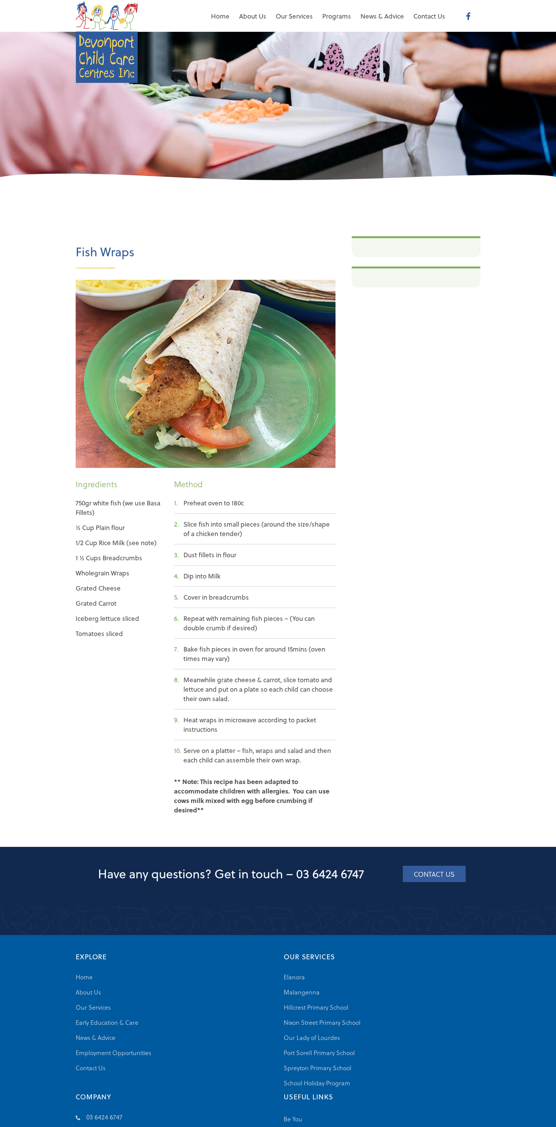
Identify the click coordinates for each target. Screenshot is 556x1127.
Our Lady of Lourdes (312, 1037)
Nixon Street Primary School (322, 1022)
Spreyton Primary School (317, 1067)
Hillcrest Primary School (316, 1007)
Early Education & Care (107, 1022)
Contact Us (91, 1067)
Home (84, 977)
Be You (293, 1119)
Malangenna (302, 992)
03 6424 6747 (330, 873)
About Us (88, 992)
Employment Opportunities (113, 1052)
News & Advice (95, 1037)
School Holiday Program (317, 1083)
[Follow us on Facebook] (468, 16)
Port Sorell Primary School (319, 1052)
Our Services (93, 1007)
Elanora (294, 977)
